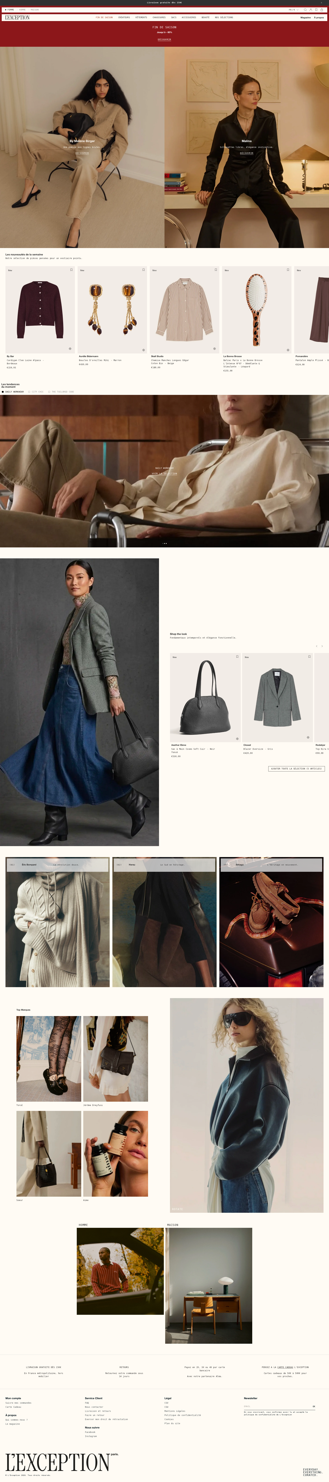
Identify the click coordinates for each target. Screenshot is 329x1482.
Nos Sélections (224, 17)
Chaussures (159, 17)
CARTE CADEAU (285, 1367)
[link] (57, 922)
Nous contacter (94, 1407)
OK (314, 1406)
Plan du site (172, 1423)
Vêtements (141, 17)
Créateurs (124, 17)
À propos (319, 18)
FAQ (87, 1403)
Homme (83, 1225)
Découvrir (164, 39)
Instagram (91, 1436)
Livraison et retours (98, 1411)
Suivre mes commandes (18, 1403)
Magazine (306, 18)
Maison (172, 1225)
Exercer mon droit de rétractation (106, 1419)
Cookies (169, 1419)
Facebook (90, 1432)
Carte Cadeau (13, 1407)
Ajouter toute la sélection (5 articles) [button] (296, 769)
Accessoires (189, 17)
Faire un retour (95, 1415)
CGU (166, 1407)
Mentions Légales (174, 1411)
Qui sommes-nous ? (16, 1420)
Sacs (173, 17)
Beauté (206, 17)
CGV (166, 1403)
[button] (321, 3)
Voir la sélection (164, 473)
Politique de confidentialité (182, 1415)
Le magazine (12, 1424)
